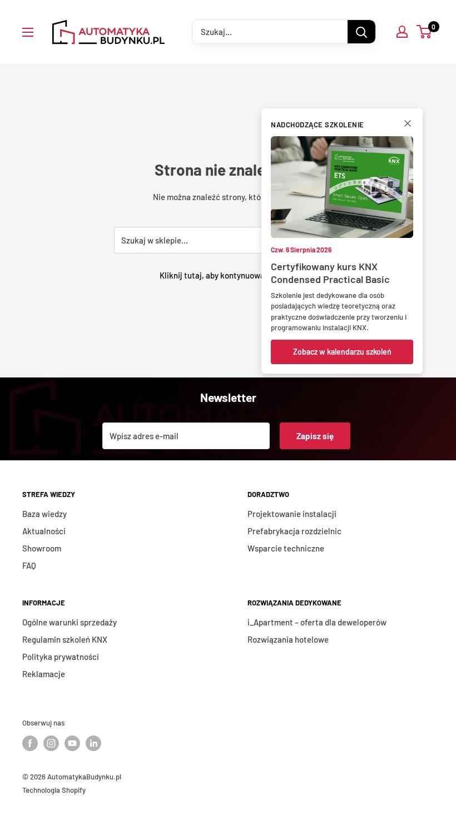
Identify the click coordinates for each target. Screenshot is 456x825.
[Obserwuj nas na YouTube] (72, 743)
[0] (425, 31)
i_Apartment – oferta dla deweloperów (316, 622)
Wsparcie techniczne (285, 548)
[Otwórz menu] (27, 32)
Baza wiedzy (44, 514)
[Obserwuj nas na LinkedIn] (93, 743)
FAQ (29, 565)
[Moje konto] (402, 32)
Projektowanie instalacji (291, 514)
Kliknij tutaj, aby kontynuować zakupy (228, 275)
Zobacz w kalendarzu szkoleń (342, 351)
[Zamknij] (407, 125)
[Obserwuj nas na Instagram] (51, 743)
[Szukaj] (361, 31)
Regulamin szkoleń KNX (64, 639)
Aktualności (44, 531)
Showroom (41, 548)
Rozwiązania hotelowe (288, 639)
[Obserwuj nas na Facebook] (30, 743)
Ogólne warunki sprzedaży (69, 622)
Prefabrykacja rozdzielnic (294, 531)
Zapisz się (315, 436)
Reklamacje (43, 674)
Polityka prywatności (60, 657)
